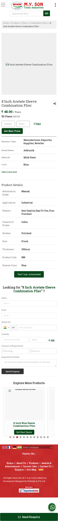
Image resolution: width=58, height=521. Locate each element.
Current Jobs (30, 466)
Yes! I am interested (29, 274)
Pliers (24, 23)
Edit (38, 123)
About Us (21, 463)
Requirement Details (10, 357)
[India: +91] (6, 327)
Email (4, 310)
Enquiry (19, 469)
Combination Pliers (39, 23)
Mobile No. (6, 322)
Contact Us (46, 466)
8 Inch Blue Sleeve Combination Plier (13, 424)
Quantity (5, 334)
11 (44, 437)
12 (48, 437)
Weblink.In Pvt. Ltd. (36, 481)
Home (6, 23)
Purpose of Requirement (12, 346)
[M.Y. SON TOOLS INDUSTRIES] (27, 5)
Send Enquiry (30, 517)
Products (15, 23)
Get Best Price (12, 130)
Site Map (31, 469)
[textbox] (27, 13)
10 (41, 437)
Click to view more (9, 172)
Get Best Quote (12, 432)
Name (4, 298)
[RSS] (41, 469)
